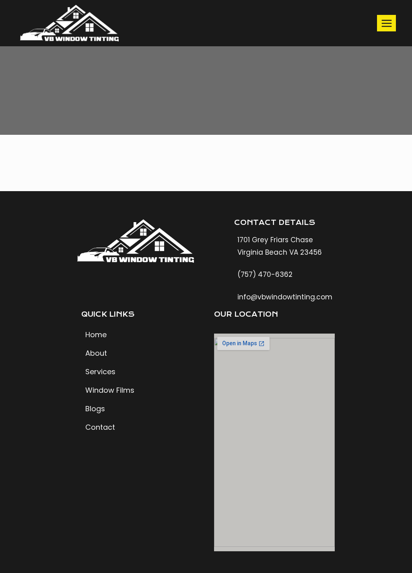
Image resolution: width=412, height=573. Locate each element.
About (96, 353)
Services (100, 372)
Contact (100, 427)
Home (96, 335)
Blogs (95, 409)
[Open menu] (386, 23)
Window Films (109, 390)
